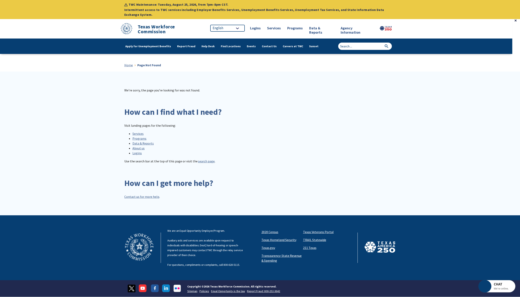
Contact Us (269, 46)
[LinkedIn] (166, 288)
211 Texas (309, 248)
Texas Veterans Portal (318, 232)
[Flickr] (177, 288)
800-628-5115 (231, 265)
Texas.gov (268, 248)
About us (138, 148)
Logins (137, 153)
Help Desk (208, 46)
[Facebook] (155, 288)
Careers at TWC (293, 46)
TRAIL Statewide (314, 240)
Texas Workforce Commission (156, 29)
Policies (204, 291)
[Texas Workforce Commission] (126, 29)
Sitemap (192, 291)
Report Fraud (186, 46)
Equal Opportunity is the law (228, 291)
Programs (139, 138)
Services (138, 134)
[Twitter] (131, 288)
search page (206, 161)
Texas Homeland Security (278, 240)
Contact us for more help (141, 197)
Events (251, 46)
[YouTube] (143, 288)
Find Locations (231, 46)
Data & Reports (143, 143)
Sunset (313, 46)
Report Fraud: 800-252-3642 (263, 291)
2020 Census (269, 232)
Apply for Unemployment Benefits (148, 46)
